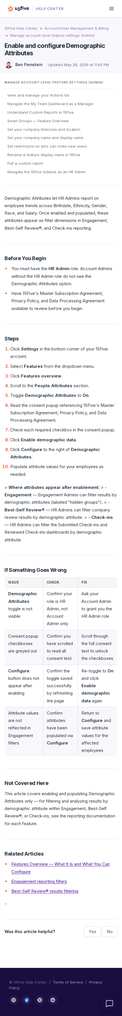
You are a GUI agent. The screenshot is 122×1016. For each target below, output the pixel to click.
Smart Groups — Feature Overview (38, 121)
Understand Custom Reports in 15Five (40, 112)
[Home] (18, 8)
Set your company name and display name (45, 137)
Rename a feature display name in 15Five (43, 154)
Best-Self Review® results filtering (44, 891)
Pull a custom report (25, 163)
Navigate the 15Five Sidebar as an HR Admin (46, 172)
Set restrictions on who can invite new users (47, 146)
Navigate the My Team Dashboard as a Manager (50, 103)
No (110, 931)
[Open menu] (111, 8)
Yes (92, 931)
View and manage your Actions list (38, 95)
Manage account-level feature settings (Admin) (52, 35)
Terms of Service (68, 982)
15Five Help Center (21, 28)
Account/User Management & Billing (77, 28)
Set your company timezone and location (43, 129)
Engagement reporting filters (39, 881)
